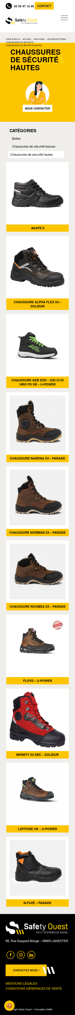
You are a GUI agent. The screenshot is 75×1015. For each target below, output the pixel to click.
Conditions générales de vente (34, 988)
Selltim (49, 1009)
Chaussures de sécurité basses (33, 146)
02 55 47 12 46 (24, 6)
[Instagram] (20, 954)
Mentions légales (21, 983)
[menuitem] (63, 17)
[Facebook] (10, 954)
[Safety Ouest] (22, 20)
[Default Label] (31, 954)
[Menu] (63, 17)
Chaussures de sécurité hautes (31, 154)
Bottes (16, 138)
